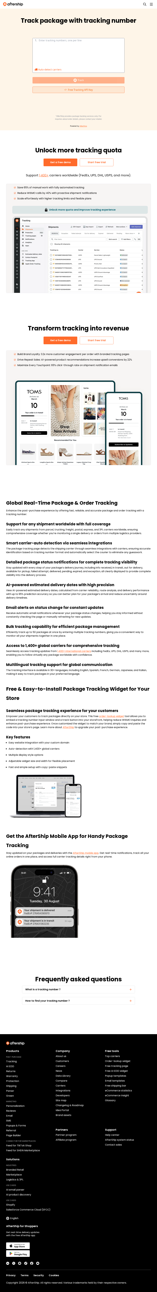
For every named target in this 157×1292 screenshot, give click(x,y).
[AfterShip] (14, 4)
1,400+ (44, 175)
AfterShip (68, 727)
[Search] (144, 4)
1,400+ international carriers (74, 651)
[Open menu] (151, 4)
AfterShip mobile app (86, 853)
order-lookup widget (111, 716)
